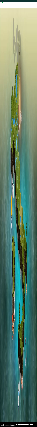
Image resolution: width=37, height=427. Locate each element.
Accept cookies (34, 424)
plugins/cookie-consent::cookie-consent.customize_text (26, 424)
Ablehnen (18, 424)
